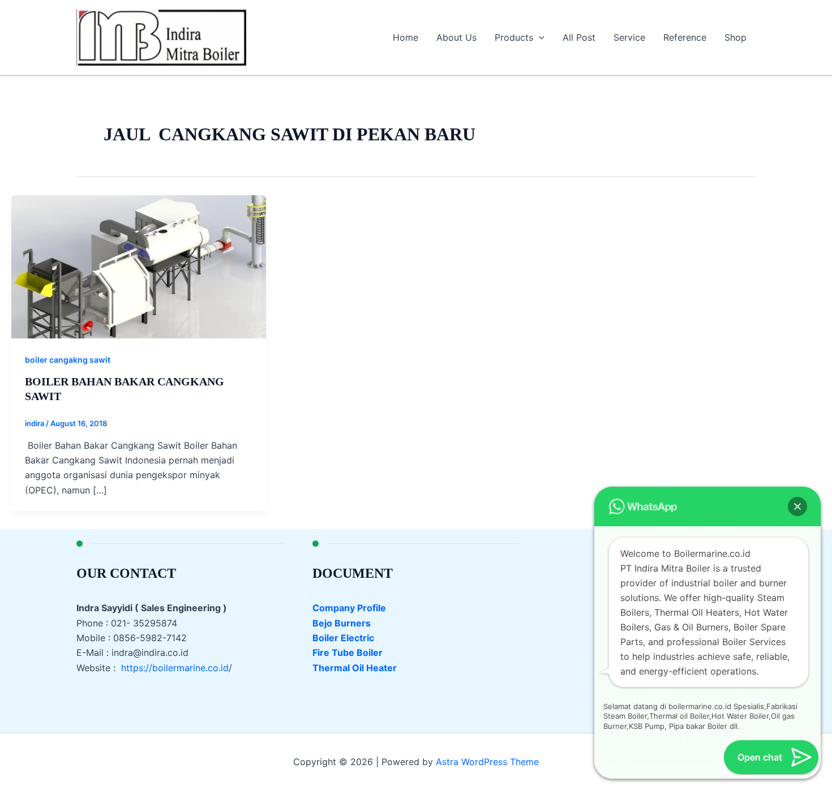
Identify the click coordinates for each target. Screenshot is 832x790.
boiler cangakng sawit (67, 359)
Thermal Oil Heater (354, 667)
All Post (579, 37)
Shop (735, 37)
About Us (456, 37)
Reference (684, 37)
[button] (538, 37)
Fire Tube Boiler (347, 652)
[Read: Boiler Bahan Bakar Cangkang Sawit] (138, 266)
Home (405, 37)
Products (514, 37)
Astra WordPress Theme (487, 761)
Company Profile (349, 607)
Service (629, 37)
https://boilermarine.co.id (175, 667)
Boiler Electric (343, 637)
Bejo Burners (341, 623)
